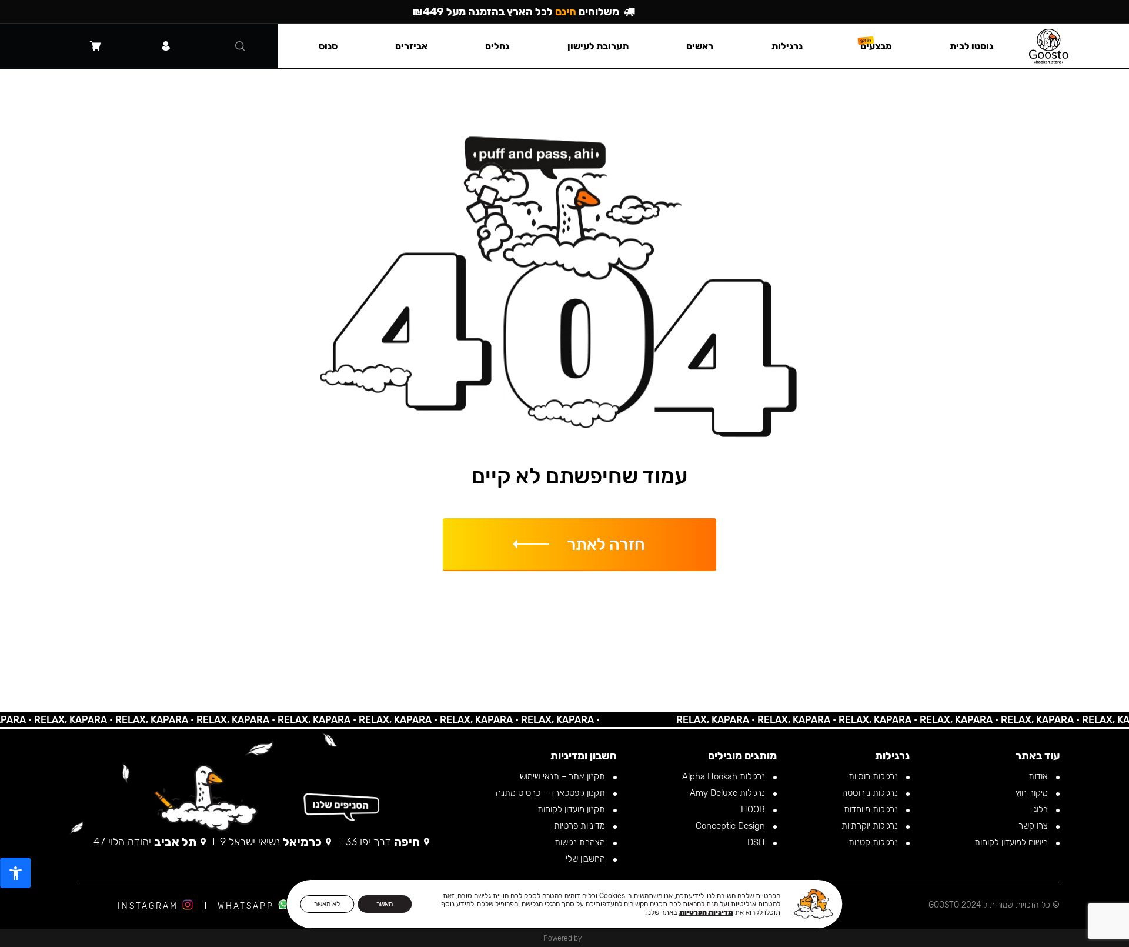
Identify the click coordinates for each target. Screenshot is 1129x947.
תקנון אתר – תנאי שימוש (563, 776)
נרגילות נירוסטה (871, 793)
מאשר (384, 904)
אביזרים (411, 46)
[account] (166, 46)
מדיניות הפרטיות (706, 912)
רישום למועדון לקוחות (1012, 842)
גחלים (497, 46)
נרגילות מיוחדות (872, 809)
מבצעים (876, 46)
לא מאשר (327, 904)
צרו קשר (1034, 826)
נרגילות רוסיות (874, 776)
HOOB (754, 809)
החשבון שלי (586, 858)
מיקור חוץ (1033, 793)
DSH (757, 842)
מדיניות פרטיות (580, 826)
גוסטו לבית (972, 46)
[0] (95, 46)
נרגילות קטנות (874, 842)
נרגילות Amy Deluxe (728, 793)
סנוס (328, 46)
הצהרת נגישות (581, 842)
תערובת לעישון (598, 46)
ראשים (699, 46)
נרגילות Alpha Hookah (724, 776)
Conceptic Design (731, 826)
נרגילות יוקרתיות (870, 826)
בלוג (1041, 809)
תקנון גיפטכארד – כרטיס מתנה (551, 793)
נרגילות (787, 46)
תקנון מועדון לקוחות (572, 809)
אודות (1039, 776)
